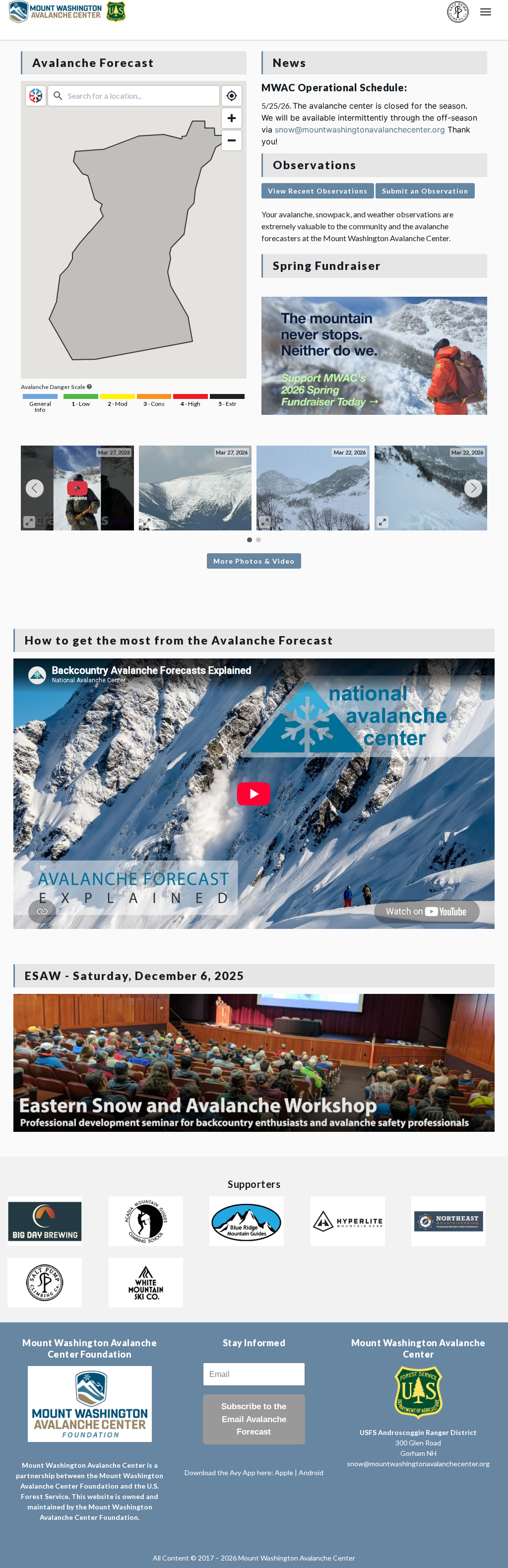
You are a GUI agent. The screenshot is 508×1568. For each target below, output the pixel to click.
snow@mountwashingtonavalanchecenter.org (360, 129)
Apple (285, 1472)
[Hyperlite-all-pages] (348, 1220)
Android (311, 1472)
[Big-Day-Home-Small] (44, 1220)
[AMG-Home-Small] (146, 1220)
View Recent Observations (318, 191)
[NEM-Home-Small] (448, 1220)
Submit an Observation (425, 191)
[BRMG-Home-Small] (246, 1220)
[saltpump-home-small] (44, 1281)
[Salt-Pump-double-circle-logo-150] (458, 12)
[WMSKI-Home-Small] (146, 1281)
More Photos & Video (254, 561)
